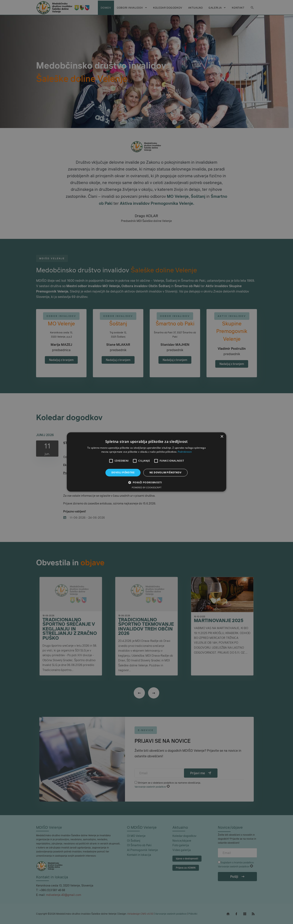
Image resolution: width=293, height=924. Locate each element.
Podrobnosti (185, 452)
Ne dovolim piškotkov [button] (165, 472)
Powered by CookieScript (146, 487)
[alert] (146, 462)
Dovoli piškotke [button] (123, 472)
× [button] (221, 436)
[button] (146, 483)
